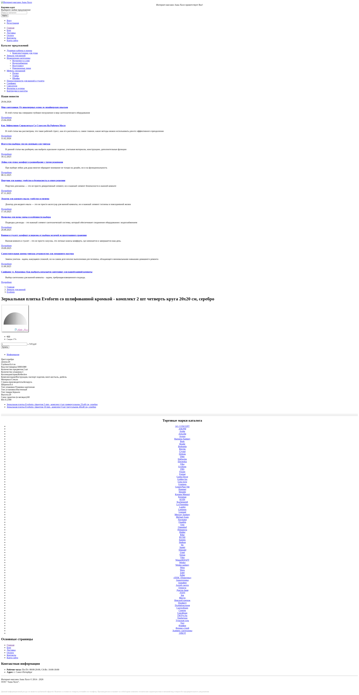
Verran (182, 555)
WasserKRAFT (182, 560)
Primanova (182, 530)
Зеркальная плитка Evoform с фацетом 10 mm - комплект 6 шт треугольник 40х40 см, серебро (51, 407)
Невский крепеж (182, 600)
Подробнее (6, 117)
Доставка (11, 33)
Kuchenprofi (182, 502)
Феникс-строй (182, 628)
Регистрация (13, 23)
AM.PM (182, 429)
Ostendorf (182, 527)
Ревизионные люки (21, 68)
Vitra (182, 557)
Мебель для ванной (16, 71)
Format (182, 474)
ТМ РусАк (182, 615)
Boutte (182, 444)
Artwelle (182, 434)
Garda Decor (182, 477)
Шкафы (16, 78)
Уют (182, 623)
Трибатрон (182, 618)
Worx (182, 570)
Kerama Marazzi (182, 494)
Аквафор (182, 582)
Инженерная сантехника (18, 58)
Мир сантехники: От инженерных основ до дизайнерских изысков (34, 107)
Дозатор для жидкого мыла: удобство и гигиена (25, 198)
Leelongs (182, 509)
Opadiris (182, 522)
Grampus (182, 484)
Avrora (182, 436)
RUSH (182, 537)
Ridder (182, 532)
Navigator (182, 519)
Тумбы (15, 76)
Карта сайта (12, 40)
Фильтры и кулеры (16, 88)
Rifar (182, 535)
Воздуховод (18, 65)
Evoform (11, 292)
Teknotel (182, 550)
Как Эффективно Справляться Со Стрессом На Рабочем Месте (33, 125)
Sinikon (182, 542)
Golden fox (182, 479)
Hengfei (182, 492)
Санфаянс (11, 83)
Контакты (11, 38)
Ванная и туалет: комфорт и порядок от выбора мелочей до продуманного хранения (44, 235)
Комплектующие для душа (25, 53)
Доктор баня (182, 590)
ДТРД (182, 593)
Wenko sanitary (182, 565)
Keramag (182, 497)
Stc (182, 545)
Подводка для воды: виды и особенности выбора (26, 217)
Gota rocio (182, 482)
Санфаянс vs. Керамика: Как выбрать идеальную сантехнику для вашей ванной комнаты (46, 272)
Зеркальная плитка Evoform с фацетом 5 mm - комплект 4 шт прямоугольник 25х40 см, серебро (52, 404)
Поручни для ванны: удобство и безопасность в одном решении (33, 180)
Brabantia (182, 446)
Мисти (182, 598)
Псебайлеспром (182, 605)
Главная (10, 28)
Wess (182, 567)
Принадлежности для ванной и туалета (25, 81)
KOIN (182, 499)
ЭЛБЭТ (182, 633)
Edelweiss (182, 459)
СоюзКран (182, 613)
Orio (182, 524)
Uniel (182, 552)
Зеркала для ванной (16, 55)
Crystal (182, 451)
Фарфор (182, 625)
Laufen (182, 507)
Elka (182, 464)
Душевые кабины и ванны (19, 50)
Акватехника (182, 580)
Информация (13, 354)
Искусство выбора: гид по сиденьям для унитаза (25, 144)
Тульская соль (182, 620)
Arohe (182, 431)
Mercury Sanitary (182, 514)
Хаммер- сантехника (182, 630)
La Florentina (182, 504)
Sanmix (182, 540)
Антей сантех (182, 585)
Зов (182, 595)
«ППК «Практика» (182, 577)
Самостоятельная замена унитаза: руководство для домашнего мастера (37, 253)
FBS (182, 469)
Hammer (182, 489)
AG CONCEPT (182, 426)
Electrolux (182, 461)
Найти (4, 16)
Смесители (12, 86)
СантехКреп (182, 608)
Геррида (182, 588)
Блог (9, 30)
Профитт (182, 603)
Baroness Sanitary (182, 439)
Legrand (182, 512)
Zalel (182, 572)
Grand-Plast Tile (182, 487)
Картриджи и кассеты (17, 91)
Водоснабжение (20, 63)
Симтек (182, 610)
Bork (182, 441)
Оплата (10, 35)
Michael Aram (182, 517)
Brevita (182, 449)
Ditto (182, 456)
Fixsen (182, 471)
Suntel (182, 547)
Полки (15, 73)
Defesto (182, 454)
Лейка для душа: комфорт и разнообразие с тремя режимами (32, 162)
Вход (9, 20)
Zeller (182, 575)
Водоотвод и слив (21, 60)
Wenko (182, 562)
